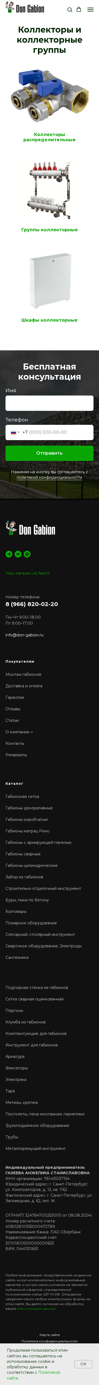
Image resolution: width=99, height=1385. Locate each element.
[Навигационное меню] (90, 9)
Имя (11, 801)
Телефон (17, 830)
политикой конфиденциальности (49, 887)
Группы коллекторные (49, 229)
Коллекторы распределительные (49, 137)
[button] (69, 9)
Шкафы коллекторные (49, 320)
